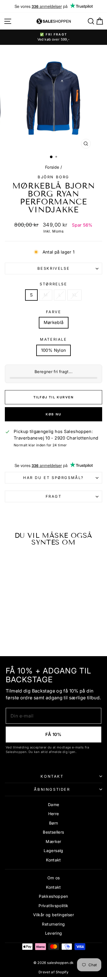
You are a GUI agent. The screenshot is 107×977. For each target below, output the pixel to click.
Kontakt (52, 776)
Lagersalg (53, 850)
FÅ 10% (53, 734)
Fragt (54, 496)
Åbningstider (52, 789)
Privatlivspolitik (53, 905)
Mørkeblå (54, 322)
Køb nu (53, 414)
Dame (53, 804)
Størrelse (53, 284)
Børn (53, 823)
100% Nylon (53, 350)
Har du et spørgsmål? (53, 477)
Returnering (53, 924)
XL (74, 295)
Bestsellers (53, 832)
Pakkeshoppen (53, 896)
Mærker (53, 841)
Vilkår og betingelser (53, 914)
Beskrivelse (53, 268)
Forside (52, 167)
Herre (53, 813)
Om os (53, 877)
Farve (53, 311)
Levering (53, 933)
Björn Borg (53, 177)
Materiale (53, 339)
